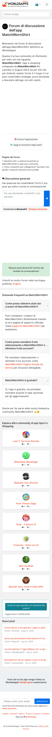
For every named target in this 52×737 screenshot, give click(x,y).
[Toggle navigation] (47, 4)
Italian (21, 714)
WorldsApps (32, 717)
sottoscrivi (42, 701)
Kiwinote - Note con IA (26, 545)
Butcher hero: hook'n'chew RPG (26, 586)
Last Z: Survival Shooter (26, 441)
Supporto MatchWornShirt (26, 326)
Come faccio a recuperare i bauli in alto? (24, 627)
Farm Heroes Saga (26, 503)
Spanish (14, 714)
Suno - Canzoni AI (26, 524)
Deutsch (37, 714)
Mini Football (26, 566)
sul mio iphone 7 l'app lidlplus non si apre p (26, 649)
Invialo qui (25, 682)
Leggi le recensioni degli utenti (27, 145)
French (29, 714)
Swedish (45, 714)
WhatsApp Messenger (26, 461)
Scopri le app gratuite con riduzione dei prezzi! (26, 606)
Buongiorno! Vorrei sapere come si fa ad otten (27, 659)
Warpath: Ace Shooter (26, 482)
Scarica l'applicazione (26, 139)
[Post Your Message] (47, 199)
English (17, 283)
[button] (38, 4)
